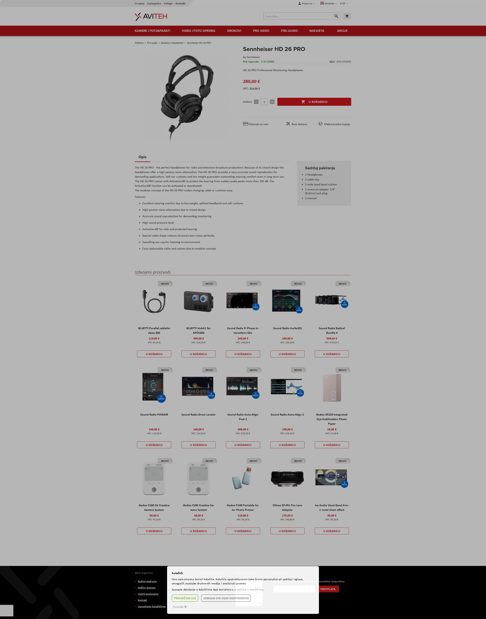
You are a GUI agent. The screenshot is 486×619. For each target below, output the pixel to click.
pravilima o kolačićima (249, 589)
